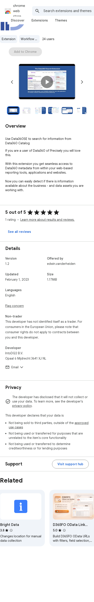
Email (15, 367)
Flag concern (14, 306)
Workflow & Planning (30, 39)
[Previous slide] (12, 82)
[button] (47, 82)
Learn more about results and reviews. (47, 220)
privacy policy (22, 406)
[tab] (17, 20)
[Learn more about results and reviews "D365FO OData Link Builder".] (64, 530)
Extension (9, 39)
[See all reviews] (19, 231)
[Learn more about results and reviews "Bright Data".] (11, 530)
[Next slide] (82, 82)
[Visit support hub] (70, 464)
